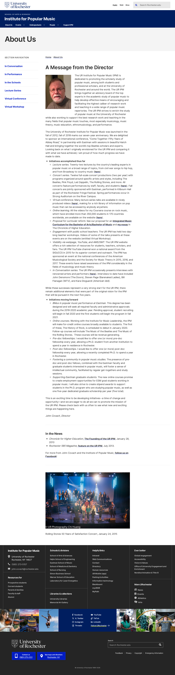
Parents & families (16, 590)
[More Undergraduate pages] (44, 25)
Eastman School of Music (61, 563)
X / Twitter (79, 618)
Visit (121, 5)
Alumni (11, 597)
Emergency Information (154, 653)
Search (110, 640)
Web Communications (102, 559)
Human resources (100, 570)
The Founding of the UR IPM (99, 438)
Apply (115, 5)
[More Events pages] (24, 25)
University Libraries (58, 599)
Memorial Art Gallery (59, 602)
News (140, 590)
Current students (15, 586)
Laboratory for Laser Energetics (64, 581)
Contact (95, 563)
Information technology (102, 581)
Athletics (142, 598)
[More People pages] (58, 25)
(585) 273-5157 (19, 564)
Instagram (79, 622)
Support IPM (68, 25)
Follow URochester (99, 625)
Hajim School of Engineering (62, 559)
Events (18, 25)
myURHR (96, 588)
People (52, 25)
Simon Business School (60, 573)
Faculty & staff (14, 593)
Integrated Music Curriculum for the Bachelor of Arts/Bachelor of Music (92, 222)
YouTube (97, 615)
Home (48, 57)
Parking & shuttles (100, 577)
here (97, 171)
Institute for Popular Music (29, 19)
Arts (140, 602)
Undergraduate (35, 25)
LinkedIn (97, 622)
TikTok (96, 618)
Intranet (95, 555)
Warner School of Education (62, 577)
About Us (8, 25)
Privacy (128, 653)
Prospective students (17, 582)
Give (127, 5)
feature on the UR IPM (90, 445)
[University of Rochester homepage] (17, 5)
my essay (122, 224)
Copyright (138, 653)
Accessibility (140, 559)
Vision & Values (141, 563)
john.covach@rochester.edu (25, 569)
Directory (96, 566)
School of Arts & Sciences (17, 14)
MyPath (95, 591)
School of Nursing (58, 570)
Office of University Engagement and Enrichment (150, 567)
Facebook (78, 615)
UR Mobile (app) (99, 573)
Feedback (119, 653)
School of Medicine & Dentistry (63, 566)
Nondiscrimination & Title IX (146, 572)
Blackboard (97, 584)
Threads (78, 625)
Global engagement (143, 555)
